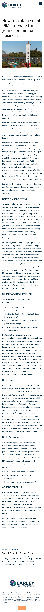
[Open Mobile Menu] (40, 4)
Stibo (15, 142)
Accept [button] (22, 608)
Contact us (6, 527)
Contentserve (18, 173)
